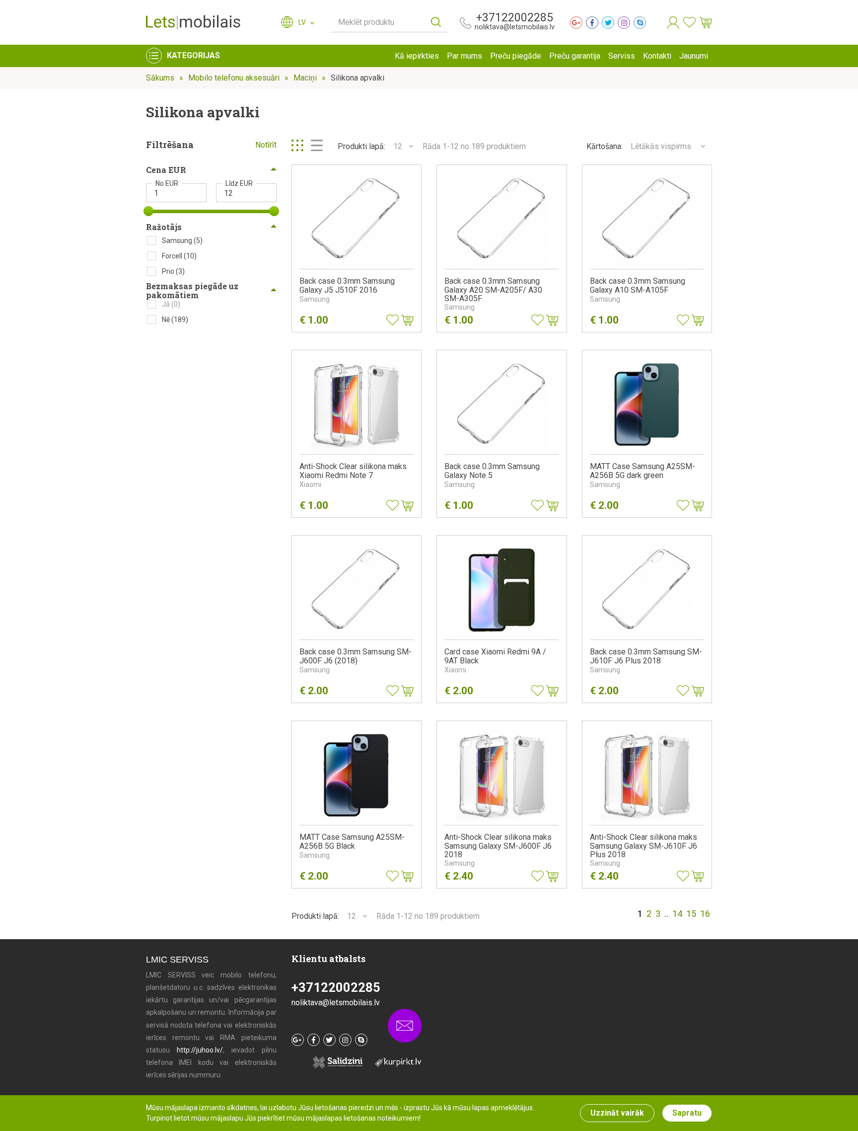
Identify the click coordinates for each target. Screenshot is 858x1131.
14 (677, 913)
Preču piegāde (515, 56)
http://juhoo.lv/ (200, 1050)
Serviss (621, 56)
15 (691, 913)
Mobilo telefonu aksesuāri (234, 77)
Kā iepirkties (417, 56)
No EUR (166, 183)
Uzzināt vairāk (617, 1113)
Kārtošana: (604, 146)
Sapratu (687, 1113)
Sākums (160, 77)
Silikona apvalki (357, 77)
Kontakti (657, 56)
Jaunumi (693, 56)
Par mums (464, 56)
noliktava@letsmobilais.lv (515, 27)
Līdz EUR (239, 183)
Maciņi (305, 77)
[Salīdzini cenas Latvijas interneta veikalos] (393, 1061)
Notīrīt (266, 145)
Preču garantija (574, 56)
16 (705, 913)
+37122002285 (514, 17)
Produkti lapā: (361, 146)
